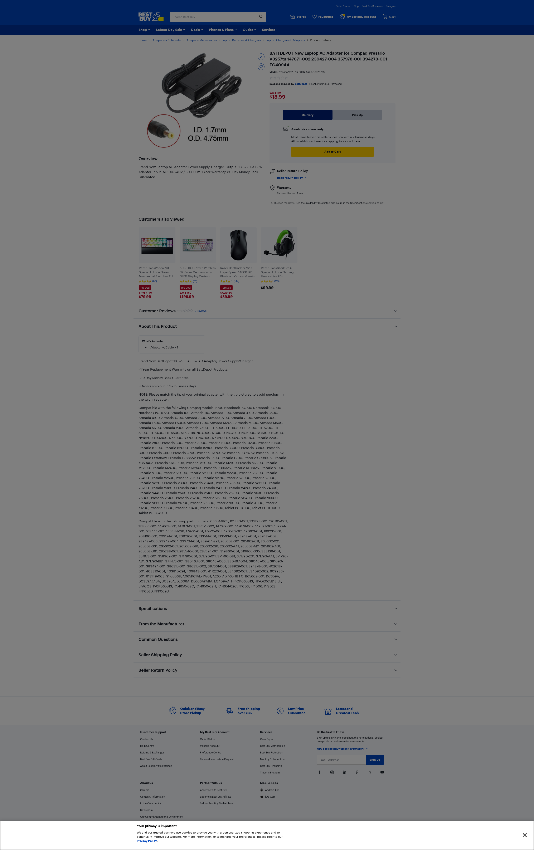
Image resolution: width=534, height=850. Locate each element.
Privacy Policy (147, 840)
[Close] (524, 835)
